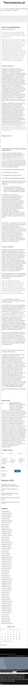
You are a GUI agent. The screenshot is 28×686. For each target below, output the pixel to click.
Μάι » (5, 645)
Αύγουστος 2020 (6, 522)
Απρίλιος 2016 (5, 597)
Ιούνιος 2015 (5, 616)
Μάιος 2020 (4, 526)
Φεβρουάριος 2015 (6, 623)
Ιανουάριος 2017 (6, 581)
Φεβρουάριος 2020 (6, 529)
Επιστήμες (5, 19)
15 (7, 636)
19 (19, 636)
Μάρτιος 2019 (5, 540)
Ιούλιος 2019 (5, 537)
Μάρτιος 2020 (5, 528)
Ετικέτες (3, 476)
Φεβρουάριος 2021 (6, 520)
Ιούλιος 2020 (5, 524)
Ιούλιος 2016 (5, 592)
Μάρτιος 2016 (5, 599)
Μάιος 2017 (4, 573)
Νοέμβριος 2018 (5, 546)
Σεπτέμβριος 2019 (6, 535)
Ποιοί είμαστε (13, 19)
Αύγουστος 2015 (6, 612)
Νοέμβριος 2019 (5, 533)
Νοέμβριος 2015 (5, 607)
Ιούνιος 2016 (5, 594)
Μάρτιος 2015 (5, 621)
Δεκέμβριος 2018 (6, 544)
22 (7, 639)
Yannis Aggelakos (16, 655)
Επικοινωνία (22, 19)
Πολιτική (4, 14)
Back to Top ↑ (25, 655)
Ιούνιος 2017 (5, 572)
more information (8, 671)
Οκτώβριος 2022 (6, 517)
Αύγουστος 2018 (6, 548)
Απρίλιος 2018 (5, 553)
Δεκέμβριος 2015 (6, 605)
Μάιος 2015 (4, 618)
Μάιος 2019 (4, 539)
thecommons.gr (3, 654)
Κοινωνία (10, 14)
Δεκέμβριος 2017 (6, 561)
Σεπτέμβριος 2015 (6, 610)
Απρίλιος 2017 (5, 575)
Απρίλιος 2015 (5, 619)
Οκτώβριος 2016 (6, 586)
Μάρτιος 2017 (5, 577)
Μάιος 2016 (4, 596)
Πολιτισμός (23, 14)
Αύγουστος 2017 (6, 568)
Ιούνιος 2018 (5, 550)
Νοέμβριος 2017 (5, 562)
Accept (14, 671)
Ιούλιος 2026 (5, 511)
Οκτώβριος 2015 (6, 608)
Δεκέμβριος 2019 (6, 531)
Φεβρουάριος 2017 (6, 579)
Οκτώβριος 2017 (6, 564)
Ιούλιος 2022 (5, 518)
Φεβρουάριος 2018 (6, 557)
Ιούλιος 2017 (5, 570)
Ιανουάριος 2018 (6, 559)
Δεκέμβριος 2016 (6, 583)
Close (1, 683)
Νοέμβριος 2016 (5, 585)
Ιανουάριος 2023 (6, 515)
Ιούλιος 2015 (5, 614)
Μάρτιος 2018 (5, 555)
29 (7, 641)
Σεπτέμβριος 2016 (6, 588)
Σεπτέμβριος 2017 (6, 566)
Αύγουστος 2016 (6, 590)
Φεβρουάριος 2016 (6, 601)
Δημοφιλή (4, 474)
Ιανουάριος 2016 (6, 603)
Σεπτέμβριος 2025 (6, 513)
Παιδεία (16, 14)
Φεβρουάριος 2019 (6, 542)
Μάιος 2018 (4, 551)
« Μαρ (2, 645)
